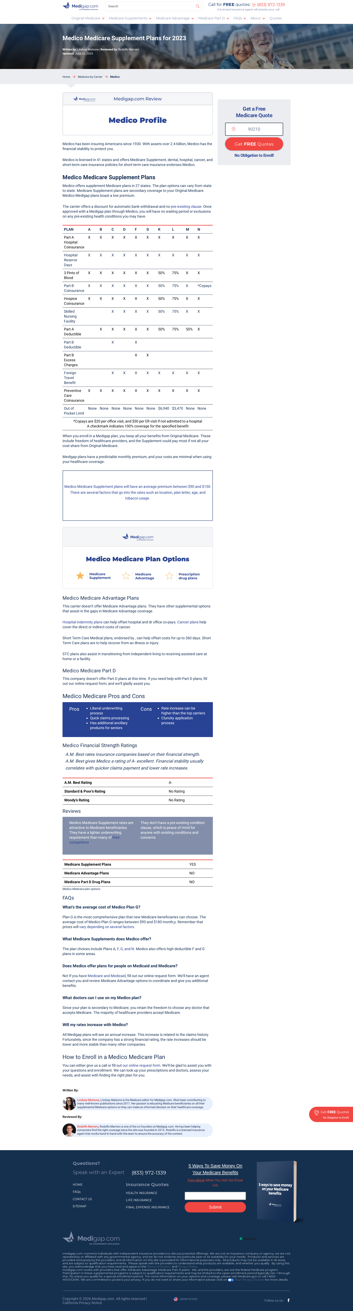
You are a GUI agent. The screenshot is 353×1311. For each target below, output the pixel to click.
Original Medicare (85, 18)
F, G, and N (125, 949)
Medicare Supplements (128, 18)
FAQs (237, 18)
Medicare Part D (211, 18)
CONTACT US (82, 1199)
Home (66, 76)
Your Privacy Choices (249, 1279)
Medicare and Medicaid (107, 976)
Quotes (275, 18)
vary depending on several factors (106, 927)
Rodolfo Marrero (128, 49)
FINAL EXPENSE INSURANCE (148, 1207)
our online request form (141, 1065)
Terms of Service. (159, 1266)
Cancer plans (188, 622)
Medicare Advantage (173, 18)
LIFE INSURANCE (139, 1200)
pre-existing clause (186, 206)
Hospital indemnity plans (83, 622)
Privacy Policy (187, 1266)
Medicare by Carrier (90, 76)
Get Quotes (254, 144)
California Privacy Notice (82, 1303)
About (255, 18)
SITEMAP (79, 1206)
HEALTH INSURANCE (141, 1193)
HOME (78, 1184)
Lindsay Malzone (88, 49)
